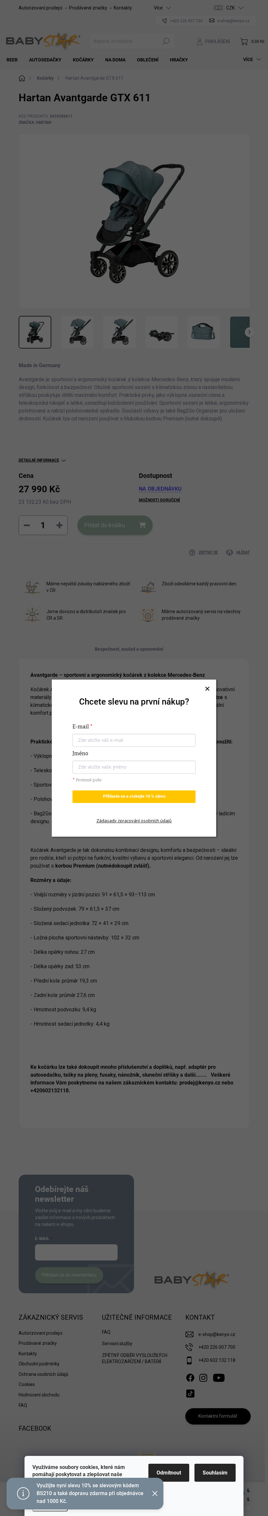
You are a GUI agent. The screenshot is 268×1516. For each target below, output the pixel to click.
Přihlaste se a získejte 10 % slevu (134, 796)
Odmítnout (169, 1473)
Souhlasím (215, 1473)
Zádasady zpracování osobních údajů (134, 820)
